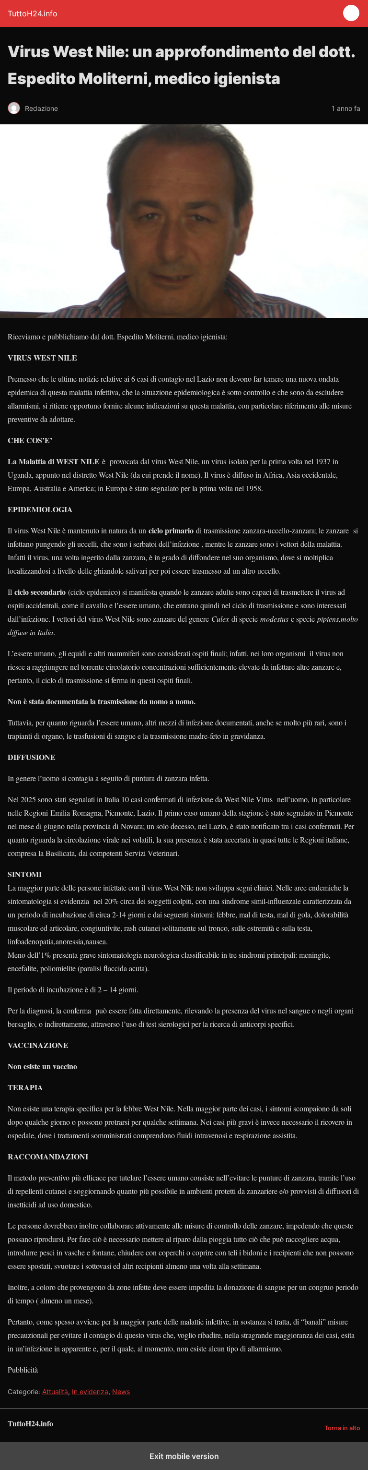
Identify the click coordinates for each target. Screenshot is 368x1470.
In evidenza (90, 1391)
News (121, 1391)
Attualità (55, 1391)
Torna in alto (342, 1428)
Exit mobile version (184, 1456)
